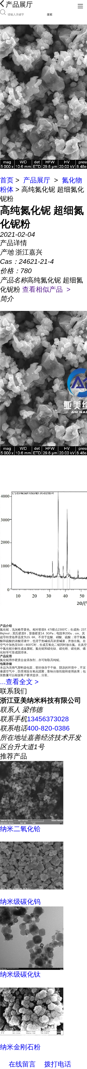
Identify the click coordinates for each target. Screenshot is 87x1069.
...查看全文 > (19, 682)
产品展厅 (36, 180)
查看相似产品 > (46, 289)
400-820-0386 (48, 728)
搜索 (49, 14)
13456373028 (48, 719)
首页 (7, 180)
